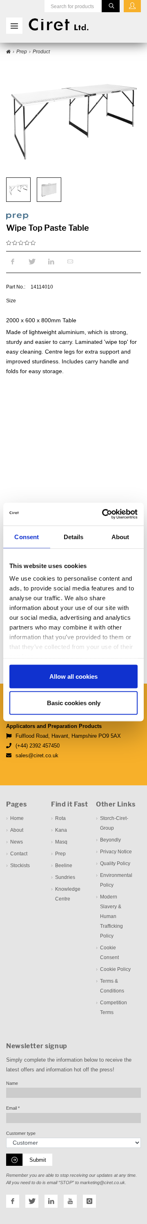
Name (12, 1083)
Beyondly (110, 840)
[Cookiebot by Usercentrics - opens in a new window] (104, 514)
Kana (61, 830)
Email (13, 1108)
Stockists (20, 865)
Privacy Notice (116, 852)
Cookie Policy (115, 969)
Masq (61, 842)
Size (11, 300)
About (16, 830)
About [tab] (120, 536)
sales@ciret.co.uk (37, 755)
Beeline (63, 865)
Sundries (65, 877)
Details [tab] (74, 536)
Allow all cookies (73, 676)
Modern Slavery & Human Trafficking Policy (111, 916)
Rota (60, 818)
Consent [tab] (26, 536)
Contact (18, 854)
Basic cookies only (73, 702)
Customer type (21, 1133)
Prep (60, 854)
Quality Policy (115, 863)
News (16, 842)
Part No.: (15, 287)
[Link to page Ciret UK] (8, 52)
